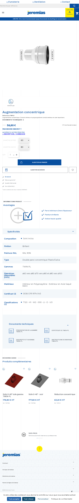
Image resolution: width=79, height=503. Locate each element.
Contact (66, 2)
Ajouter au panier (39, 162)
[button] (39, 332)
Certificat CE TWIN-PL (60, 330)
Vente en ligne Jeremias (10, 482)
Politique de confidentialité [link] (61, 499)
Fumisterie (13, 2)
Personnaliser (43, 499)
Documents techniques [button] (12, 120)
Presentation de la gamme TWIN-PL (26, 331)
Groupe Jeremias (8, 469)
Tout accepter (14, 499)
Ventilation (39, 2)
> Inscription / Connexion (13, 134)
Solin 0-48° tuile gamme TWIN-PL (13, 395)
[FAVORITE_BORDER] (73, 170)
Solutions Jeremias (8, 476)
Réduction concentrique (64, 394)
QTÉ (3, 154)
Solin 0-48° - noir (36, 394)
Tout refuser (29, 499)
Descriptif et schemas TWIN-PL (25, 340)
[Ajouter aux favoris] (24, 368)
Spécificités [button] (13, 231)
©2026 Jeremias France (8, 490)
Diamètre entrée (9, 140)
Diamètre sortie (9, 147)
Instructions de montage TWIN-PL (62, 340)
